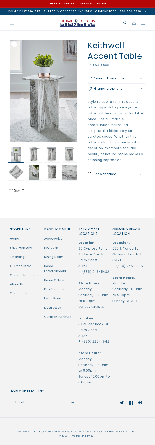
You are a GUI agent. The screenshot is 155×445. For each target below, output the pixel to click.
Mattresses (52, 308)
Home (14, 239)
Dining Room (53, 257)
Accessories (53, 239)
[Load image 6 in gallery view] (34, 173)
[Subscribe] (72, 402)
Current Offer (20, 266)
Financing (17, 257)
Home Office (54, 280)
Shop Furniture (21, 248)
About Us (17, 284)
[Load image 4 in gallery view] (70, 155)
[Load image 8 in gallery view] (70, 173)
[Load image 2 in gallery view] (34, 155)
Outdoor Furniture (57, 317)
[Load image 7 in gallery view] (52, 173)
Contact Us (18, 293)
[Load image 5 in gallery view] (16, 173)
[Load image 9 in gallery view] (16, 191)
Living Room (53, 298)
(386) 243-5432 (95, 271)
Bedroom (51, 248)
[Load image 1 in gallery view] (16, 155)
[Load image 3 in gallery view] (52, 155)
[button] (12, 22)
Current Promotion (24, 275)
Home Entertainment (55, 268)
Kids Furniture (54, 289)
